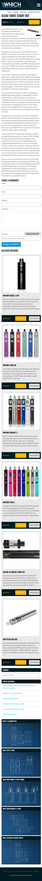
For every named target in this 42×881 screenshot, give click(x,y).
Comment (5, 209)
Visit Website (34, 22)
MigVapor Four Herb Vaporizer (12, 693)
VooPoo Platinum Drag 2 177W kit (13, 709)
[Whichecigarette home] (11, 7)
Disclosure (22, 871)
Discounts (14, 871)
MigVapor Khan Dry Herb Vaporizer (14, 704)
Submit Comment (11, 244)
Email (3, 192)
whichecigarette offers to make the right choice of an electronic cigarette (19, 687)
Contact (36, 871)
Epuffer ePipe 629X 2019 (10, 698)
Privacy (29, 871)
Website (4, 200)
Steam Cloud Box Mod (10, 714)
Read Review (34, 318)
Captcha (5, 234)
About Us (6, 871)
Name (4, 183)
